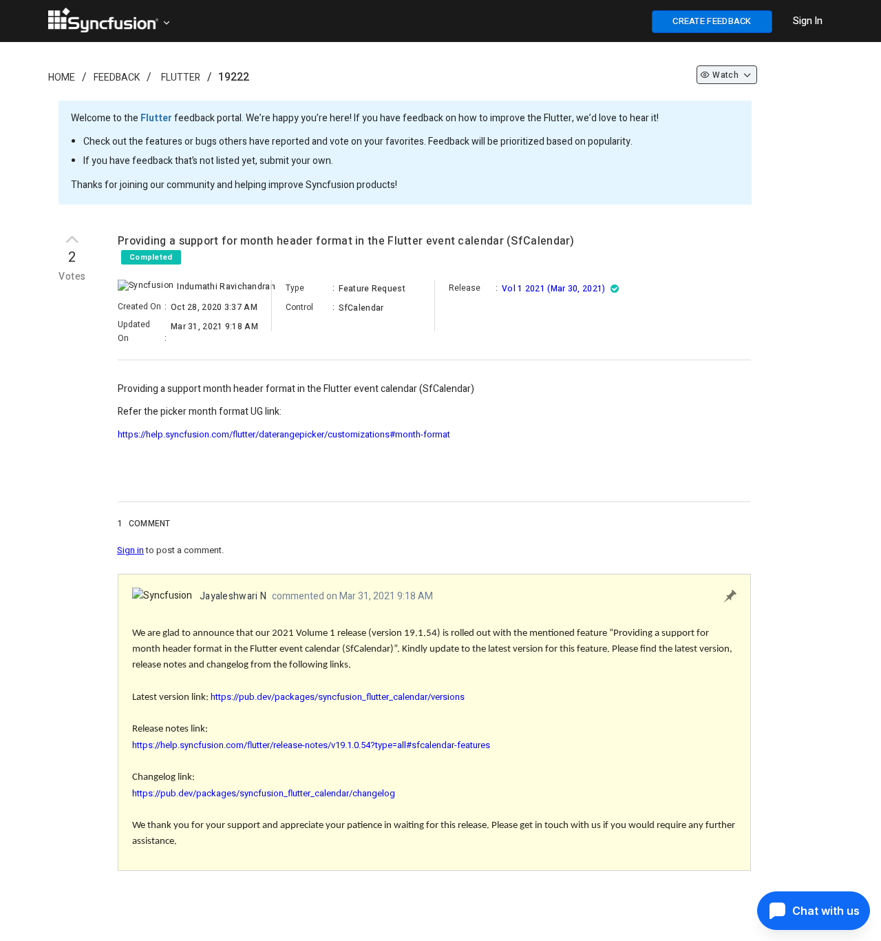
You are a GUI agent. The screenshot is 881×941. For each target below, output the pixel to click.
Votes (72, 277)
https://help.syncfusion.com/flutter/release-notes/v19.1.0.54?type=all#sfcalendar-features (311, 745)
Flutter (180, 77)
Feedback (117, 77)
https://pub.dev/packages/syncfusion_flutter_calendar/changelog (263, 793)
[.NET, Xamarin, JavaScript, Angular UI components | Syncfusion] (103, 20)
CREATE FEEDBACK (712, 21)
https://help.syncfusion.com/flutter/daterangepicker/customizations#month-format (284, 434)
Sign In (807, 21)
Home (61, 77)
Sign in (130, 550)
